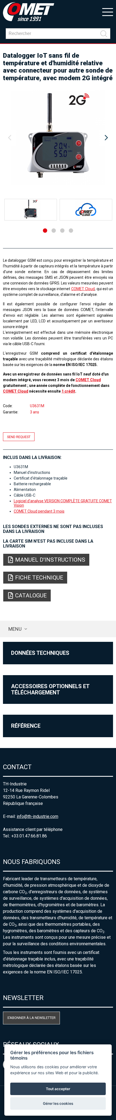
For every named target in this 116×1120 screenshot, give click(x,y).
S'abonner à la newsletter (31, 1018)
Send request (18, 437)
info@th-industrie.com (37, 816)
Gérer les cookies (58, 1103)
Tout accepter (58, 1089)
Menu (15, 629)
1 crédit (68, 391)
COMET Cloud (83, 289)
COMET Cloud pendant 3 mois (39, 511)
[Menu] (107, 11)
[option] (58, 137)
